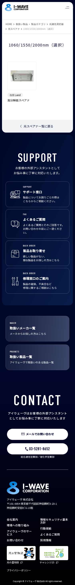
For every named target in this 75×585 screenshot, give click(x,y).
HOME (9, 24)
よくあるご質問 (50, 534)
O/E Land (15, 95)
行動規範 (45, 528)
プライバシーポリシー (19, 570)
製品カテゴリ (38, 24)
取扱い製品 (22, 24)
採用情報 (45, 540)
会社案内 (12, 519)
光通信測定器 (56, 24)
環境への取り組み (18, 525)
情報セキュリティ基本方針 (54, 521)
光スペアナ (14, 28)
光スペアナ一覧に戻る (36, 126)
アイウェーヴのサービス (19, 532)
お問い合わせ (15, 540)
